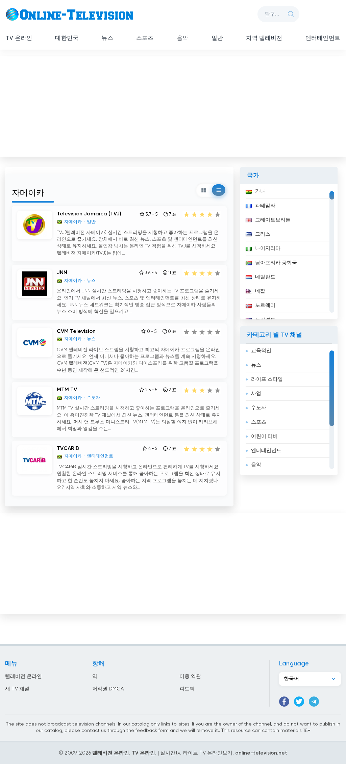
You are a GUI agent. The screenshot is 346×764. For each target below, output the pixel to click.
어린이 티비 (264, 436)
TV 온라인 (19, 38)
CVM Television (76, 331)
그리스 (262, 234)
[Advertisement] (173, 105)
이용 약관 (190, 676)
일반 (217, 38)
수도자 (258, 407)
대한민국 (66, 38)
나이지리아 (267, 248)
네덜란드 (265, 277)
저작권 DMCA (108, 688)
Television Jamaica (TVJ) (89, 214)
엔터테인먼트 (322, 38)
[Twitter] (299, 701)
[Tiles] (204, 190)
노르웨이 (265, 305)
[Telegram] (314, 701)
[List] (218, 190)
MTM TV (67, 390)
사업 (256, 393)
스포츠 (145, 38)
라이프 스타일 (267, 379)
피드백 (187, 688)
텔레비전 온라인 (23, 676)
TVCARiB (68, 448)
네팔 (260, 291)
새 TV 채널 (17, 688)
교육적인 (261, 350)
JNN (62, 272)
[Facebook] (284, 701)
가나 (260, 191)
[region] (289, 251)
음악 (182, 38)
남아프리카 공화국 (276, 262)
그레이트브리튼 (273, 219)
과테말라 (265, 205)
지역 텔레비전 (264, 38)
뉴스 (107, 38)
